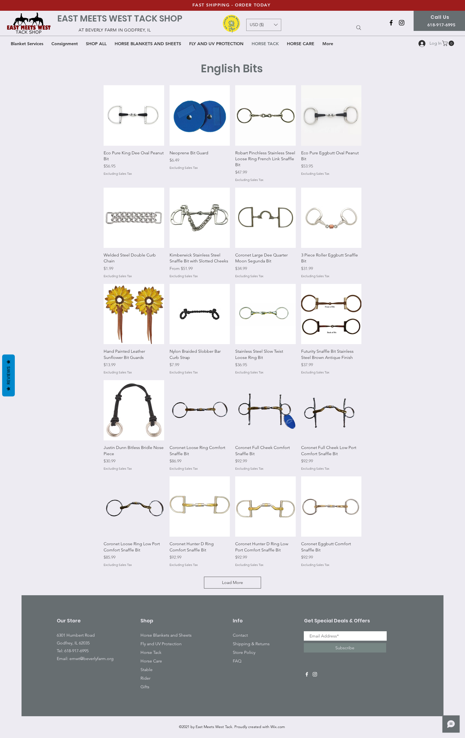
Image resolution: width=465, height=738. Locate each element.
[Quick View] (134, 115)
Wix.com (277, 726)
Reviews (8, 375)
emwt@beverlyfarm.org (91, 658)
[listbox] (263, 25)
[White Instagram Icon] (315, 674)
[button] (448, 43)
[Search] (358, 27)
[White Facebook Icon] (307, 674)
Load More (232, 582)
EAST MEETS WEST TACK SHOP (119, 18)
